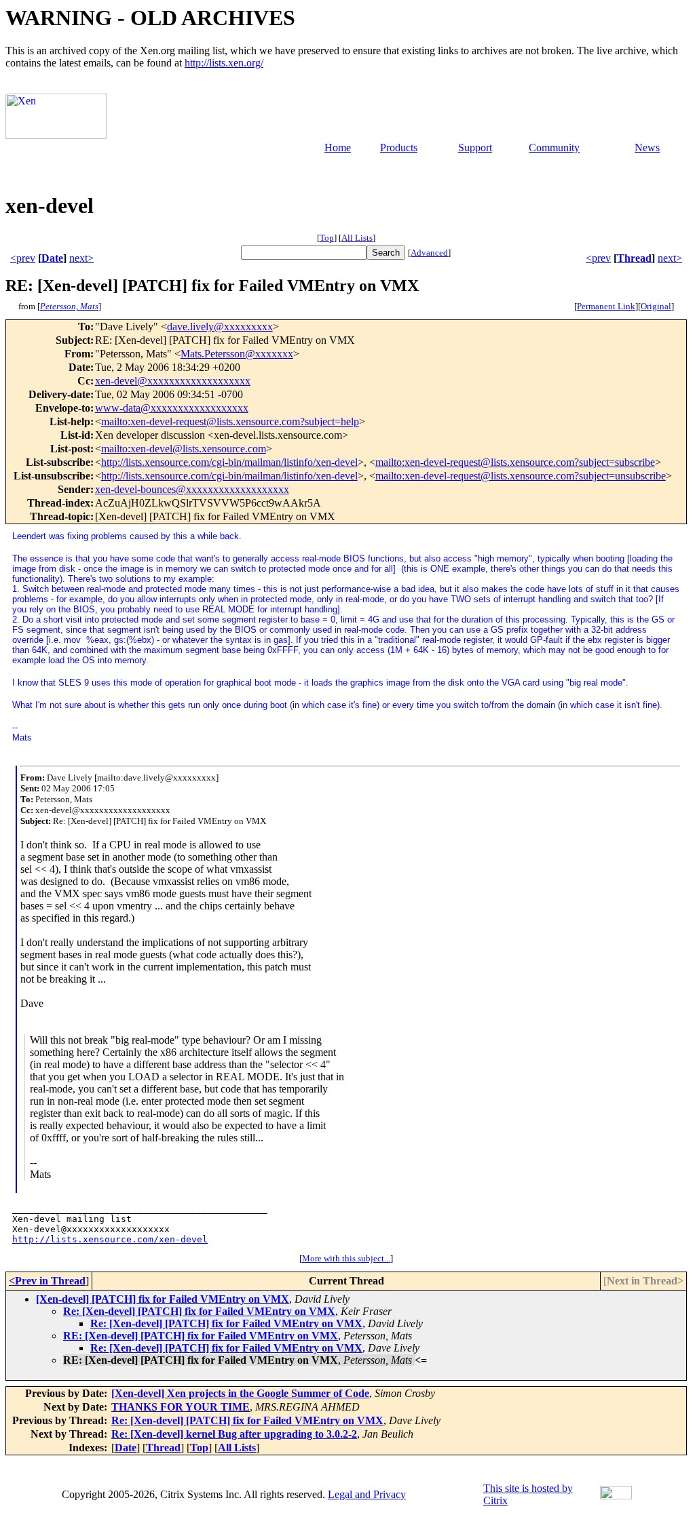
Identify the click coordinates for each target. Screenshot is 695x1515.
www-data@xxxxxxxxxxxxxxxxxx (171, 408)
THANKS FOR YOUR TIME (180, 1407)
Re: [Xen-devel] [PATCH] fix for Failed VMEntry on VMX (199, 1311)
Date (52, 258)
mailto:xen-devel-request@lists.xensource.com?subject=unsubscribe (520, 475)
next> (81, 258)
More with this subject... (346, 1258)
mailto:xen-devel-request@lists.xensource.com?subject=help (230, 421)
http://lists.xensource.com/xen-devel (110, 1239)
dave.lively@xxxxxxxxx (220, 326)
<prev (22, 258)
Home (337, 147)
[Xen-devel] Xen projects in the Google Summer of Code (240, 1393)
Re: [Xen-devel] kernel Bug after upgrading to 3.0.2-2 (234, 1434)
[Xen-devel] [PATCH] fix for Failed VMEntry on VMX (162, 1299)
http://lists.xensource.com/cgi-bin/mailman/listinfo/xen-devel (229, 462)
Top (327, 238)
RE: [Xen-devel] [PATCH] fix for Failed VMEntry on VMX (200, 1335)
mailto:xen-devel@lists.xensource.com (183, 448)
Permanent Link (606, 306)
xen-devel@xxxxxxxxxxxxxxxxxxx (172, 381)
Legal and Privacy (367, 1494)
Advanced (429, 253)
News (647, 147)
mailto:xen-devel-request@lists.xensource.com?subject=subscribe (515, 462)
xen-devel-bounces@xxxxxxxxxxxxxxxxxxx (192, 489)
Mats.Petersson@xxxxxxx (237, 353)
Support (475, 147)
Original (656, 306)
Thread (634, 258)
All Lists (357, 238)
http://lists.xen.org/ (224, 62)
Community (554, 147)
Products (398, 147)
